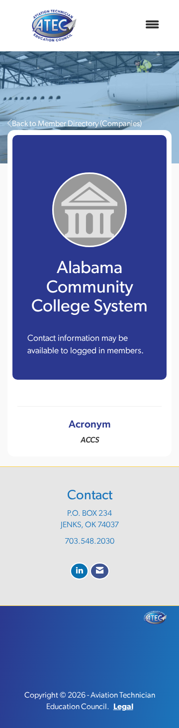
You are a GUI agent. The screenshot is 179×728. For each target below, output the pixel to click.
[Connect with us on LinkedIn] (79, 571)
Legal (123, 707)
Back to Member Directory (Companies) (77, 124)
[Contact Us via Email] (99, 571)
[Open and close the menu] (133, 25)
